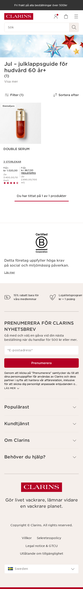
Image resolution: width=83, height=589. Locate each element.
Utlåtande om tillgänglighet (41, 557)
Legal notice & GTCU (42, 549)
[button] (11, 81)
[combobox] (41, 572)
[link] (28, 173)
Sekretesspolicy (49, 542)
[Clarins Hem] (18, 16)
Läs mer (9, 272)
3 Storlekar (12, 161)
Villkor (27, 542)
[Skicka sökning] (74, 27)
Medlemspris (28, 173)
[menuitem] (55, 16)
